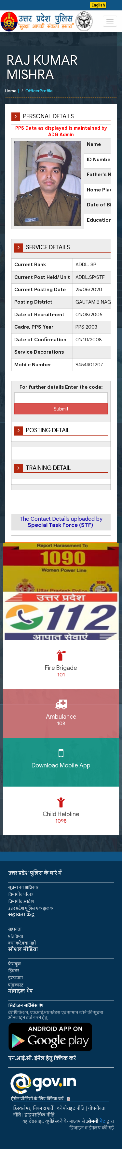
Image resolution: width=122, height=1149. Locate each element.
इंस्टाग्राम (15, 978)
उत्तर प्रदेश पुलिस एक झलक (30, 908)
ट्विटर (13, 970)
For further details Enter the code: (61, 387)
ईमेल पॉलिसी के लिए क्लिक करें (37, 1099)
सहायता (14, 929)
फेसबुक (14, 964)
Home (11, 91)
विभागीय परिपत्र (21, 894)
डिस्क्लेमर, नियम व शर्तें (33, 1108)
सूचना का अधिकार (23, 887)
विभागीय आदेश (21, 901)
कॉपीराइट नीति (70, 1108)
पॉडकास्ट (15, 985)
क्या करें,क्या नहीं (22, 943)
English (98, 5)
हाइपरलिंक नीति (39, 1115)
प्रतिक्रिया (15, 936)
